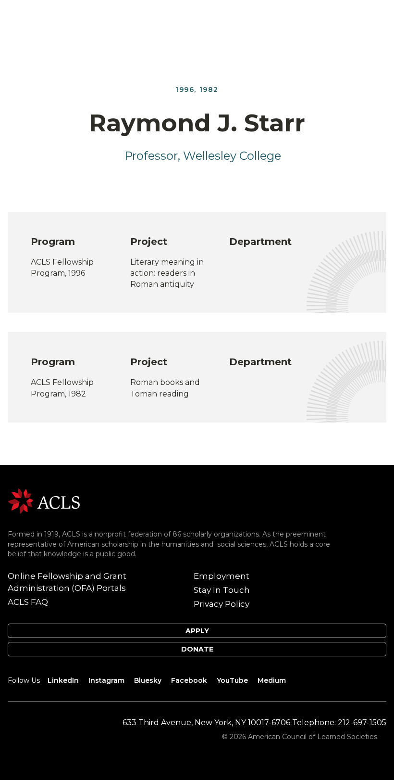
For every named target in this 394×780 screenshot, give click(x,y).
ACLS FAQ (28, 602)
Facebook (189, 680)
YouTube (232, 680)
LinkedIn (63, 680)
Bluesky (147, 680)
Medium (272, 680)
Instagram (106, 680)
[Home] (44, 500)
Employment (221, 576)
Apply (197, 631)
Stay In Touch (222, 590)
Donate (197, 649)
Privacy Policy (221, 604)
